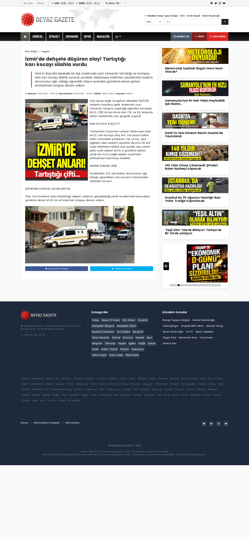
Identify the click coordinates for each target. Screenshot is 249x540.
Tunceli (25, 400)
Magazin (97, 343)
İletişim (40, 3)
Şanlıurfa (149, 395)
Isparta (25, 389)
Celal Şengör (170, 326)
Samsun (137, 395)
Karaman (91, 389)
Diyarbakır (82, 384)
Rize (115, 395)
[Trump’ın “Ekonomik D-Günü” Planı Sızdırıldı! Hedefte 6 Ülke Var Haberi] (195, 263)
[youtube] (224, 3)
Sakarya (125, 395)
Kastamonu (113, 389)
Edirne (103, 384)
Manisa (25, 395)
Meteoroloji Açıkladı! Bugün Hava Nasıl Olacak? (193, 70)
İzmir (46, 389)
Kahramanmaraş (61, 389)
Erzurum (136, 384)
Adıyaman (38, 378)
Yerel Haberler (100, 337)
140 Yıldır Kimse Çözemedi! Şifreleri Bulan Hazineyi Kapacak (191, 167)
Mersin (46, 395)
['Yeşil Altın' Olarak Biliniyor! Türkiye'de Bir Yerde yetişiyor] (195, 217)
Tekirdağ (195, 395)
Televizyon (137, 349)
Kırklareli (157, 389)
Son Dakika (123, 331)
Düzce (94, 384)
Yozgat (61, 400)
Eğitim (132, 343)
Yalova (51, 400)
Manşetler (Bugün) (103, 326)
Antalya (100, 378)
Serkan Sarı (169, 343)
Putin (182, 15)
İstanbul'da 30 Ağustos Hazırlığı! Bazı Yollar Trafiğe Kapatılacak (193, 199)
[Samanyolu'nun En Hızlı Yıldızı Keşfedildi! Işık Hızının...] (195, 88)
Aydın (132, 378)
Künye (24, 422)
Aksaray (66, 378)
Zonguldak (73, 400)
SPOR (87, 36)
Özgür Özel (169, 337)
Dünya (151, 343)
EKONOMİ (72, 36)
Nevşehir (74, 395)
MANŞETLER (182, 36)
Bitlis (203, 378)
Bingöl (194, 378)
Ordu (94, 395)
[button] (118, 36)
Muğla (56, 395)
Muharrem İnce (188, 337)
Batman (163, 378)
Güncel (116, 337)
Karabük (79, 389)
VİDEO (200, 36)
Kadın (95, 349)
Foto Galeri (128, 320)
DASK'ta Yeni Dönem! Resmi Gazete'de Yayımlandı (194, 134)
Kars (102, 389)
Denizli (70, 384)
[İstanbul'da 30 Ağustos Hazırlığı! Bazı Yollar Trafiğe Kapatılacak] (195, 185)
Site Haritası (72, 422)
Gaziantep (161, 384)
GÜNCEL (37, 36)
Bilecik (185, 378)
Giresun (174, 384)
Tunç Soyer (206, 337)
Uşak (35, 400)
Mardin (36, 395)
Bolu (210, 378)
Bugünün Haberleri (103, 331)
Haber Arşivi (99, 355)
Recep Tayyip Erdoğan (167, 15)
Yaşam (45, 51)
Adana (25, 378)
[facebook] (211, 3)
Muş (64, 395)
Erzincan (124, 384)
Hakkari (202, 384)
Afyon (49, 378)
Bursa (24, 384)
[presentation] (166, 266)
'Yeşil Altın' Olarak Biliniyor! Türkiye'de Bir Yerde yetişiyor (193, 231)
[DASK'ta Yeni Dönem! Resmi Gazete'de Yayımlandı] (195, 120)
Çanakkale (36, 384)
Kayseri (127, 389)
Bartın (153, 378)
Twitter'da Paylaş (123, 268)
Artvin (123, 378)
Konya (190, 389)
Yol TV (189, 331)
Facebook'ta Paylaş (57, 268)
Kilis (136, 389)
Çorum (60, 384)
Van (42, 400)
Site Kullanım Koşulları (47, 422)
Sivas (185, 395)
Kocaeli (179, 389)
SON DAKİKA (219, 36)
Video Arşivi (116, 355)
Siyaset (140, 337)
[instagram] (220, 3)
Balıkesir (142, 378)
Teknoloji (110, 343)
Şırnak (176, 395)
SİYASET (54, 36)
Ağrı (57, 378)
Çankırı (49, 384)
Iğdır (220, 384)
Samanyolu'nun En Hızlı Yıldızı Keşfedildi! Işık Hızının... (195, 102)
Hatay (212, 384)
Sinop (166, 395)
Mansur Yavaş (214, 326)
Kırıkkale (145, 389)
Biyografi (138, 331)
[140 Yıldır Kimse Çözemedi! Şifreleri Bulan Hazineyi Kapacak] (195, 153)
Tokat (206, 395)
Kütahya (201, 389)
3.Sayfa (124, 349)
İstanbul (36, 389)
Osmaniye (105, 395)
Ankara (113, 3)
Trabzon (216, 395)
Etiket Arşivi (132, 355)
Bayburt (174, 378)
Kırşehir (168, 389)
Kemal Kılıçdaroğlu (211, 15)
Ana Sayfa (28, 3)
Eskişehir (148, 384)
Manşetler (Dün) (126, 326)
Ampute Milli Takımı (192, 326)
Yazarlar (142, 320)
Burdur (219, 378)
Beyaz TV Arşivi (111, 320)
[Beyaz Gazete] (39, 315)
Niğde (85, 395)
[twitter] (215, 3)
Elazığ (113, 384)
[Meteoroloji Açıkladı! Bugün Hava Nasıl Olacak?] (195, 56)
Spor (149, 337)
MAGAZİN (103, 36)
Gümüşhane (188, 384)
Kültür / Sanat (109, 349)
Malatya (212, 389)
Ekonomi (128, 337)
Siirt (159, 395)
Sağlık (141, 343)
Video (95, 320)
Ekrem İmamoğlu (173, 331)
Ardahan (113, 378)
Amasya (78, 378)
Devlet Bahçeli (193, 15)
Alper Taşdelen (204, 331)
